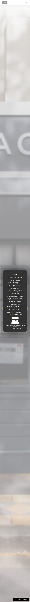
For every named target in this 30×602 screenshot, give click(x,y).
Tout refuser (15, 320)
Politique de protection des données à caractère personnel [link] (15, 326)
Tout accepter (15, 318)
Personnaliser (15, 323)
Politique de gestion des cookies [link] (15, 328)
